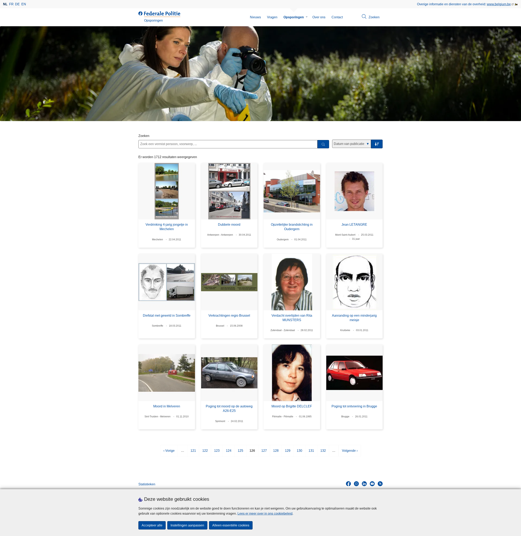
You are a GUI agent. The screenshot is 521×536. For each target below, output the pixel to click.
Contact (337, 17)
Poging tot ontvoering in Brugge (354, 406)
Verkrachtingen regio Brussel (229, 315)
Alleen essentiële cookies (230, 525)
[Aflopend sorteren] (377, 144)
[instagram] (356, 483)
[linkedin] (364, 483)
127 (264, 452)
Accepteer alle (152, 525)
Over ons (318, 17)
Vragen (272, 17)
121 (193, 452)
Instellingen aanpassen (187, 525)
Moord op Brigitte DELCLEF (291, 406)
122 (205, 452)
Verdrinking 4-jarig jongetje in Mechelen (167, 227)
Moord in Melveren (166, 406)
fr (11, 4)
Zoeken (143, 136)
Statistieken (146, 484)
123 (217, 452)
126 (252, 452)
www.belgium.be (499, 4)
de (17, 4)
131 (311, 452)
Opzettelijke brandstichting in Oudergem (292, 227)
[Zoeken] (323, 144)
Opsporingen (293, 17)
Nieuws (255, 17)
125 (240, 452)
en (23, 4)
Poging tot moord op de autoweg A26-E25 (229, 408)
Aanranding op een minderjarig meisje (354, 318)
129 (287, 452)
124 (228, 452)
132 (323, 452)
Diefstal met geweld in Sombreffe (166, 315)
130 (299, 452)
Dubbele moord (229, 224)
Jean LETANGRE (354, 224)
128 (276, 452)
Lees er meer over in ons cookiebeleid (265, 513)
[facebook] (348, 483)
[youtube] (372, 483)
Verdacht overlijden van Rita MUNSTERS (291, 318)
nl (5, 4)
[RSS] (380, 483)
